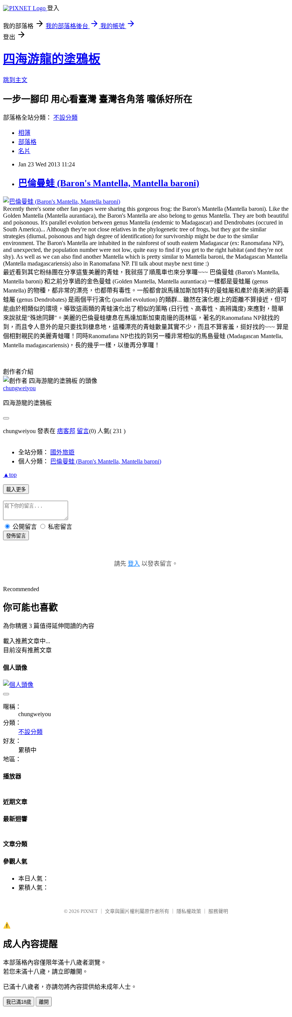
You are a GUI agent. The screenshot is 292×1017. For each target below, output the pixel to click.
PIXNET (89, 911)
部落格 (27, 142)
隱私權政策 (188, 911)
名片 (24, 151)
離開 (44, 1002)
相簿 (24, 133)
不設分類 (65, 117)
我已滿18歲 (18, 1002)
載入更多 (16, 489)
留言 (83, 431)
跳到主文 (15, 80)
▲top (10, 474)
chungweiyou (19, 388)
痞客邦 (66, 431)
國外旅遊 (62, 452)
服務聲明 (218, 911)
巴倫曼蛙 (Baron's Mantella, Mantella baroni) (108, 183)
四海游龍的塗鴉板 (51, 59)
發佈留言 (16, 536)
